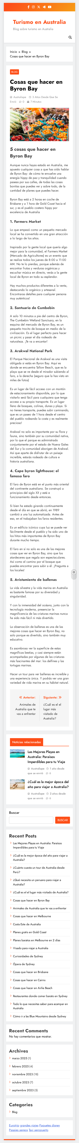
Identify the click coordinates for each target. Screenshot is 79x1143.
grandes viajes (29, 1125)
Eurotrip (14, 1125)
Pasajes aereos (18, 1130)
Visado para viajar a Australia (30, 948)
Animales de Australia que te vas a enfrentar (39, 908)
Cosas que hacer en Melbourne (32, 916)
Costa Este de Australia (27, 924)
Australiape (19, 97)
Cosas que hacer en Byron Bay (31, 900)
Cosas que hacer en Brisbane (30, 972)
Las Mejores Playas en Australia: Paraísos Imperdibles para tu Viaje (46, 756)
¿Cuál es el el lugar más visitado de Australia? (40, 892)
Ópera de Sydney (24, 964)
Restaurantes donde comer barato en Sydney (40, 996)
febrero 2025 (20, 1066)
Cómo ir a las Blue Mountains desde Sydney (39, 1016)
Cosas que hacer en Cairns (29, 980)
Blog (14, 72)
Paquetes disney (49, 1125)
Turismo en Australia (39, 22)
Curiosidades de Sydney (28, 956)
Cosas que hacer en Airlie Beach (32, 988)
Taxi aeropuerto (38, 1130)
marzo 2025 (19, 1058)
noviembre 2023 (22, 1074)
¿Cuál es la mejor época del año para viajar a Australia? (48, 784)
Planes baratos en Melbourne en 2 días (36, 940)
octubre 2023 (20, 1082)
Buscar (14, 812)
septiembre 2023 (23, 1090)
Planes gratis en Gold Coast (29, 932)
